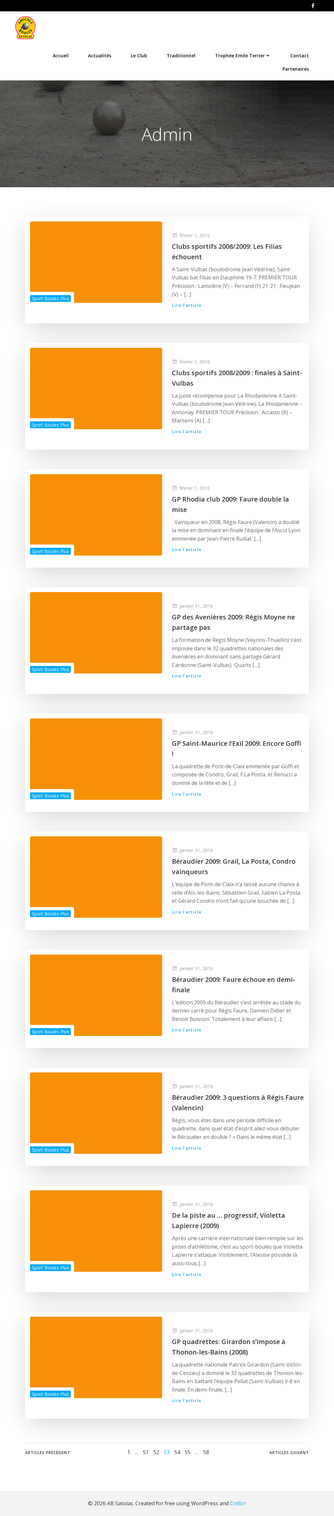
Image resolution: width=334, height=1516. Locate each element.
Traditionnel (181, 55)
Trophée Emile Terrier (240, 55)
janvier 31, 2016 (196, 606)
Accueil (60, 55)
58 (206, 1452)
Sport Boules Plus (50, 298)
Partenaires (295, 69)
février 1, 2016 (194, 235)
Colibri (238, 1503)
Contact (299, 55)
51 (146, 1452)
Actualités (99, 55)
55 (187, 1452)
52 (156, 1452)
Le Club (139, 55)
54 (177, 1452)
